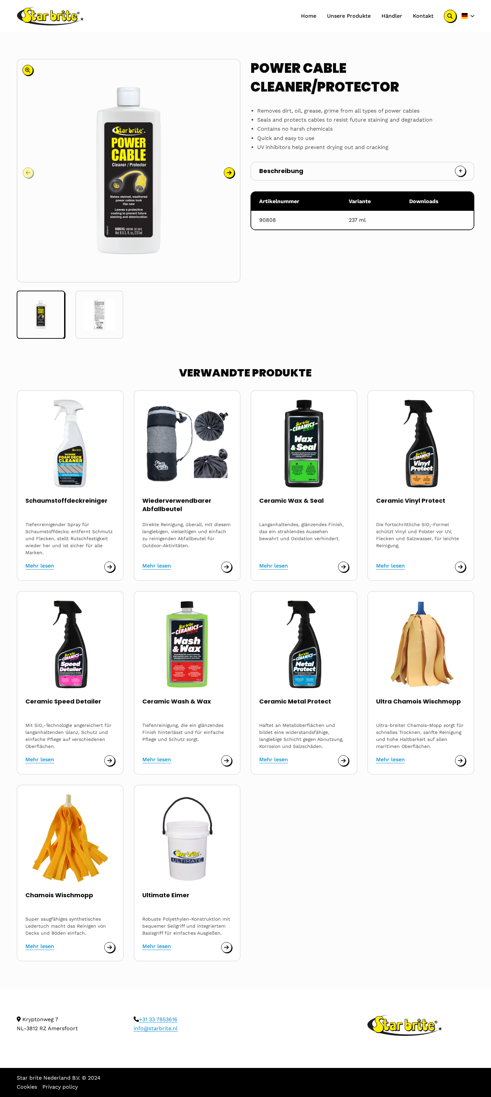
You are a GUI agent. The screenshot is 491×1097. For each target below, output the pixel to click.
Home (308, 16)
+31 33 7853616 (158, 1019)
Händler (391, 16)
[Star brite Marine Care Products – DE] (50, 16)
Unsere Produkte (349, 16)
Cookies (27, 1087)
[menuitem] (309, 16)
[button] (229, 172)
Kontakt (423, 16)
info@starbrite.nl (156, 1028)
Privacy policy (60, 1087)
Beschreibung (281, 171)
